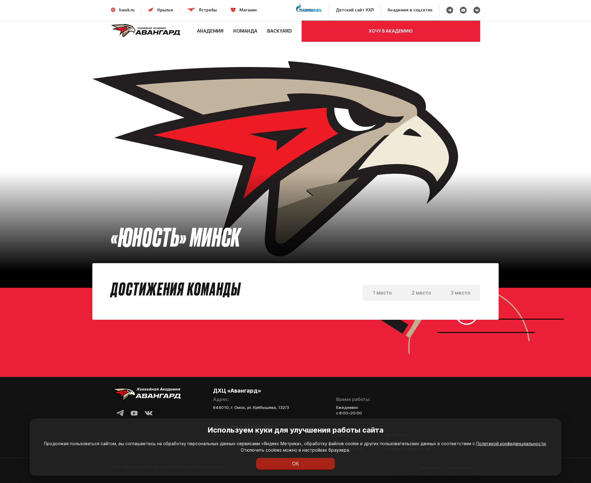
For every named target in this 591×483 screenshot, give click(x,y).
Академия (210, 31)
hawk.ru (127, 10)
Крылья (165, 10)
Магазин (248, 10)
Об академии (123, 48)
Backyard (279, 31)
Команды (151, 48)
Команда (245, 31)
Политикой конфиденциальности (511, 443)
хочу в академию (391, 31)
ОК (295, 464)
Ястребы (208, 10)
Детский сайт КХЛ (355, 10)
